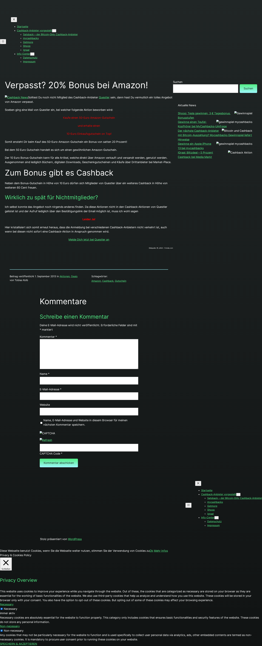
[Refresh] (46, 440)
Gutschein (120, 280)
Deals (74, 276)
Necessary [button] (6, 604)
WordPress (75, 539)
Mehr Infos (161, 550)
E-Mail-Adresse (50, 389)
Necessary (10, 608)
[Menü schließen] (14, 19)
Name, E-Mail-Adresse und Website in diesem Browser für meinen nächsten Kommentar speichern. (85, 422)
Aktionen (65, 276)
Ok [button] (151, 550)
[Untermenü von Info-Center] (32, 54)
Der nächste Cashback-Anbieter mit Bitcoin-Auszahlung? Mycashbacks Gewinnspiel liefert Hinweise (215, 135)
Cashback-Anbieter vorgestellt (34, 30)
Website (45, 404)
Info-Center (23, 53)
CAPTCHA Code (50, 453)
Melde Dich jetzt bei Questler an (89, 239)
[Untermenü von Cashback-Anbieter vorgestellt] (54, 30)
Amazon (96, 280)
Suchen (178, 82)
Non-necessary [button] (10, 626)
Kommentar (48, 336)
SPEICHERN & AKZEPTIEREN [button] (18, 643)
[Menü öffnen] (3, 41)
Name (44, 373)
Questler (104, 97)
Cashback (108, 280)
